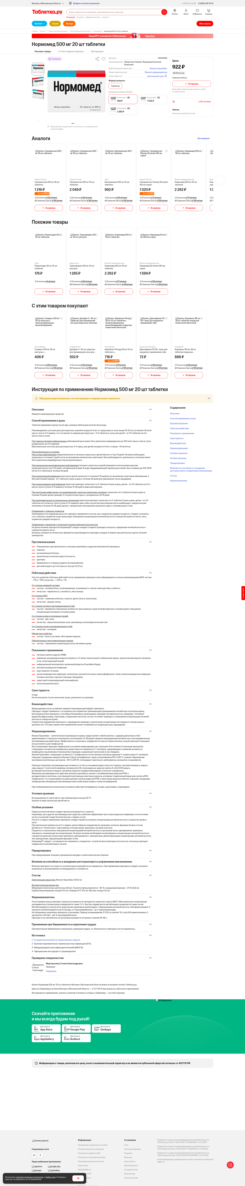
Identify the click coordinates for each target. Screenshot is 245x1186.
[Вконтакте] (34, 1155)
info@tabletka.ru (84, 1169)
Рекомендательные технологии (91, 1161)
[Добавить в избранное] (61, 151)
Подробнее (51, 971)
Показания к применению (182, 433)
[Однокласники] (40, 1155)
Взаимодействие (178, 443)
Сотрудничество (131, 1169)
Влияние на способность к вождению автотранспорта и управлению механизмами (191, 469)
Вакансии (128, 1157)
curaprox (105, 17)
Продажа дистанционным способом (93, 1145)
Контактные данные (132, 1149)
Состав (173, 475)
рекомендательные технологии (29, 1177)
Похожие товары (43, 51)
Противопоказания (179, 423)
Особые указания (178, 458)
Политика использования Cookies (91, 1157)
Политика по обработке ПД (89, 1153)
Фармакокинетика (178, 480)
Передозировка (177, 463)
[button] (72, 123)
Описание (174, 413)
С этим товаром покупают (71, 51)
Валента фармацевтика (156, 72)
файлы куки (51, 1177)
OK (78, 1178)
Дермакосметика (93, 17)
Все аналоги (204, 138)
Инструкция (97, 51)
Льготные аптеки (131, 1178)
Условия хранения (178, 453)
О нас (126, 1145)
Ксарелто (81, 17)
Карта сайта (83, 1165)
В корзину (193, 83)
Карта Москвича (131, 1165)
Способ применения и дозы (183, 418)
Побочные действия (179, 428)
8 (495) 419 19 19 (205, 3)
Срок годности (176, 438)
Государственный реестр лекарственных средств (57, 939)
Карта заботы (129, 1161)
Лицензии (128, 1153)
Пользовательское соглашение (91, 1149)
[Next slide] (38, 121)
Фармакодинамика (179, 448)
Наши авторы (129, 1174)
